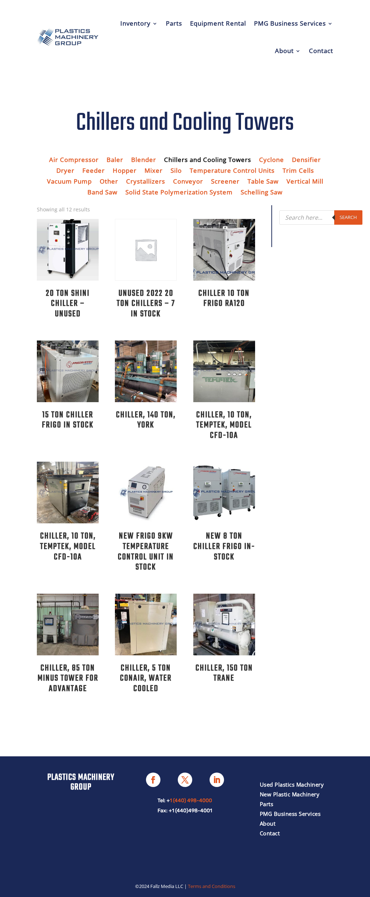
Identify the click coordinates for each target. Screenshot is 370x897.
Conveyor (188, 182)
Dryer (65, 171)
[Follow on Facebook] (153, 780)
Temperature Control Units (232, 171)
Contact (321, 51)
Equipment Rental (218, 23)
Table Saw (263, 182)
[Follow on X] (185, 780)
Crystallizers (145, 182)
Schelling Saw (262, 193)
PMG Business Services (290, 23)
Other (109, 182)
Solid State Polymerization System (179, 193)
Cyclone (271, 160)
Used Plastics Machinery (292, 784)
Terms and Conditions (211, 886)
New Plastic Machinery (290, 794)
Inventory (135, 23)
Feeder (93, 171)
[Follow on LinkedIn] (217, 780)
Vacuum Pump (69, 182)
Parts (174, 23)
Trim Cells (298, 171)
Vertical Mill (305, 182)
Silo (176, 171)
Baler (115, 160)
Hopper (125, 171)
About (284, 51)
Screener (225, 182)
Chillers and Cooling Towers (207, 160)
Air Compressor (74, 160)
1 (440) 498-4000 (191, 800)
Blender (143, 160)
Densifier (306, 160)
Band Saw (102, 193)
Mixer (154, 171)
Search (348, 217)
